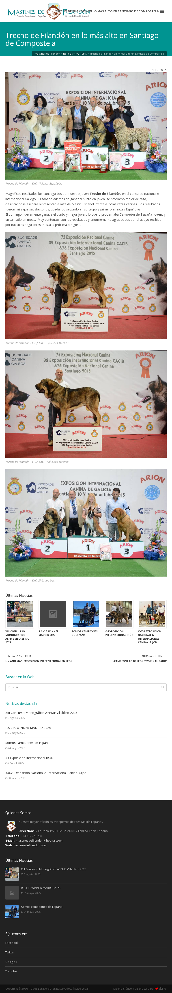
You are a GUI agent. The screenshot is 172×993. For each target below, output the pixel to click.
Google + (11, 962)
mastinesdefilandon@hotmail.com (39, 840)
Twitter (10, 952)
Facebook (12, 943)
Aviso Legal (81, 989)
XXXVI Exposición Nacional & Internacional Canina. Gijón (45, 773)
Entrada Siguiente (140, 658)
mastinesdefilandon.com (30, 845)
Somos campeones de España (27, 743)
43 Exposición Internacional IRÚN (29, 758)
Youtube (11, 971)
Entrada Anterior (39, 658)
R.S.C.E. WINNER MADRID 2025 (28, 728)
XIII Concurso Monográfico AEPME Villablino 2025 (41, 713)
